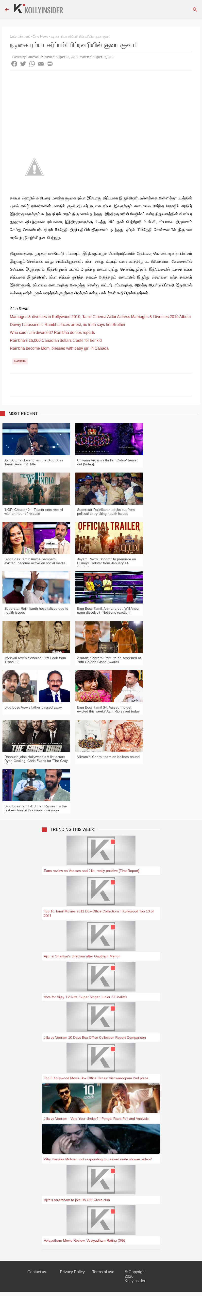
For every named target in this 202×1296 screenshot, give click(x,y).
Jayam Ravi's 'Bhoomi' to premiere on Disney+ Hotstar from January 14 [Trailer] (106, 563)
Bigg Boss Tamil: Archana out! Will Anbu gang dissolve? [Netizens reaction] (108, 610)
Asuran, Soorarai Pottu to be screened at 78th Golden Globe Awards (109, 660)
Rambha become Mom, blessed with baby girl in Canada (59, 348)
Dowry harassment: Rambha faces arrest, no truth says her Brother (67, 325)
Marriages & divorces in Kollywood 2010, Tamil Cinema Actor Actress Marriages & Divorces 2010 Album (100, 317)
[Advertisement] (101, 107)
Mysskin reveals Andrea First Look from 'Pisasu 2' (35, 660)
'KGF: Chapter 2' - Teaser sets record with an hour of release (33, 512)
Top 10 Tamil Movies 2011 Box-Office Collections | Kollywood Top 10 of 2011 (99, 913)
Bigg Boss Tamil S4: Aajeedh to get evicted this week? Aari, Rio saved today (108, 709)
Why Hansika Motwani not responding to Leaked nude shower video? (98, 1159)
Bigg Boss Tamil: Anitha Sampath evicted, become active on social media (35, 561)
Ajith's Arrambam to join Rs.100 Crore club (77, 1200)
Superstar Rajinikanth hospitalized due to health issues (36, 610)
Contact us (36, 1272)
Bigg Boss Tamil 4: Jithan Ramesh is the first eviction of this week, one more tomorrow (35, 810)
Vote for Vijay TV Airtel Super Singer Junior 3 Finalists (85, 997)
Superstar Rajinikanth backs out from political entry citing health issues (106, 512)
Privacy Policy (72, 1272)
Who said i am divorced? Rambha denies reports (52, 332)
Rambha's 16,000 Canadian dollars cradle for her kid (56, 340)
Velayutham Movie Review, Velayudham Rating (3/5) (84, 1240)
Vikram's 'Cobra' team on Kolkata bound (108, 757)
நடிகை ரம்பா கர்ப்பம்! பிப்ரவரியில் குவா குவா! (80, 36)
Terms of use (103, 1272)
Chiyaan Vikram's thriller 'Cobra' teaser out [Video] (107, 462)
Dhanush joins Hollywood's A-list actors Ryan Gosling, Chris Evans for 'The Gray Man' (36, 761)
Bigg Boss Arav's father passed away (33, 707)
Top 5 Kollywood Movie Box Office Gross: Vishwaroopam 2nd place (96, 1078)
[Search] (195, 10)
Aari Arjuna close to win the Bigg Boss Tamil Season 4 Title (33, 462)
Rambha (20, 361)
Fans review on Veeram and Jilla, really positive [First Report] (91, 871)
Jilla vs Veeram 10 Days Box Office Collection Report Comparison (95, 1037)
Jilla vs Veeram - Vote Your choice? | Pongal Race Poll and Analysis (96, 1119)
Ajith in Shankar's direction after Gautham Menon (82, 956)
